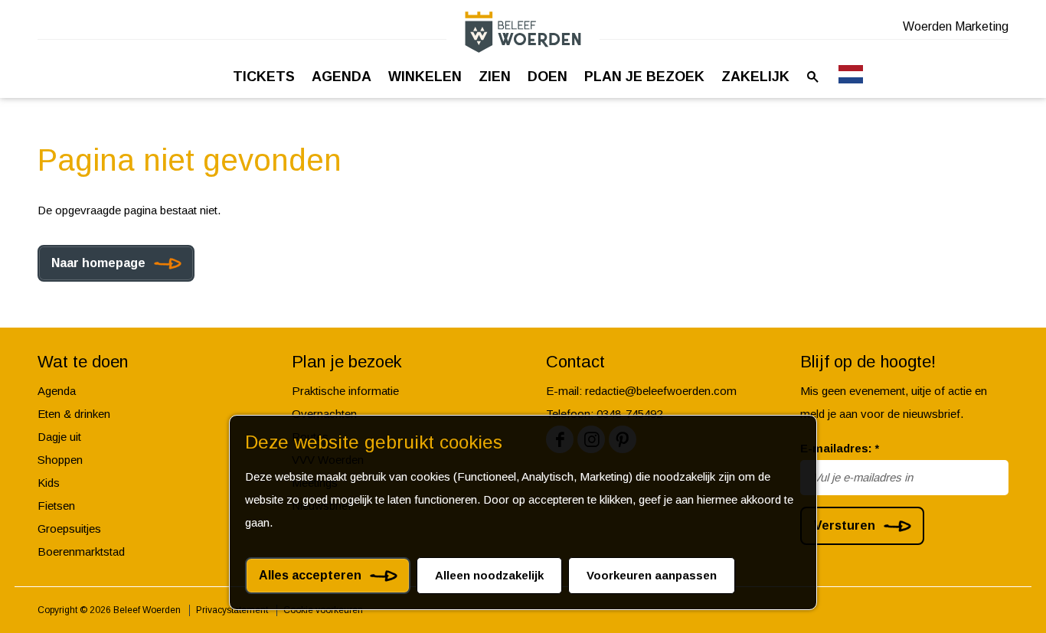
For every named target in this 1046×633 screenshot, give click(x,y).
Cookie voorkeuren (323, 610)
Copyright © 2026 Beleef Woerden (109, 610)
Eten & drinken (74, 413)
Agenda (57, 390)
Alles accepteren (310, 575)
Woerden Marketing (955, 26)
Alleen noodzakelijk (489, 575)
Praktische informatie (345, 390)
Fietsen (56, 505)
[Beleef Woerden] (523, 32)
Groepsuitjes (69, 528)
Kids (49, 482)
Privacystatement (232, 610)
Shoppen (60, 459)
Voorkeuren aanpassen (652, 575)
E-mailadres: (839, 448)
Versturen (844, 525)
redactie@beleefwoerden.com (661, 390)
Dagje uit (59, 436)
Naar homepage (98, 262)
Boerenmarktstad (81, 551)
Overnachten (324, 413)
